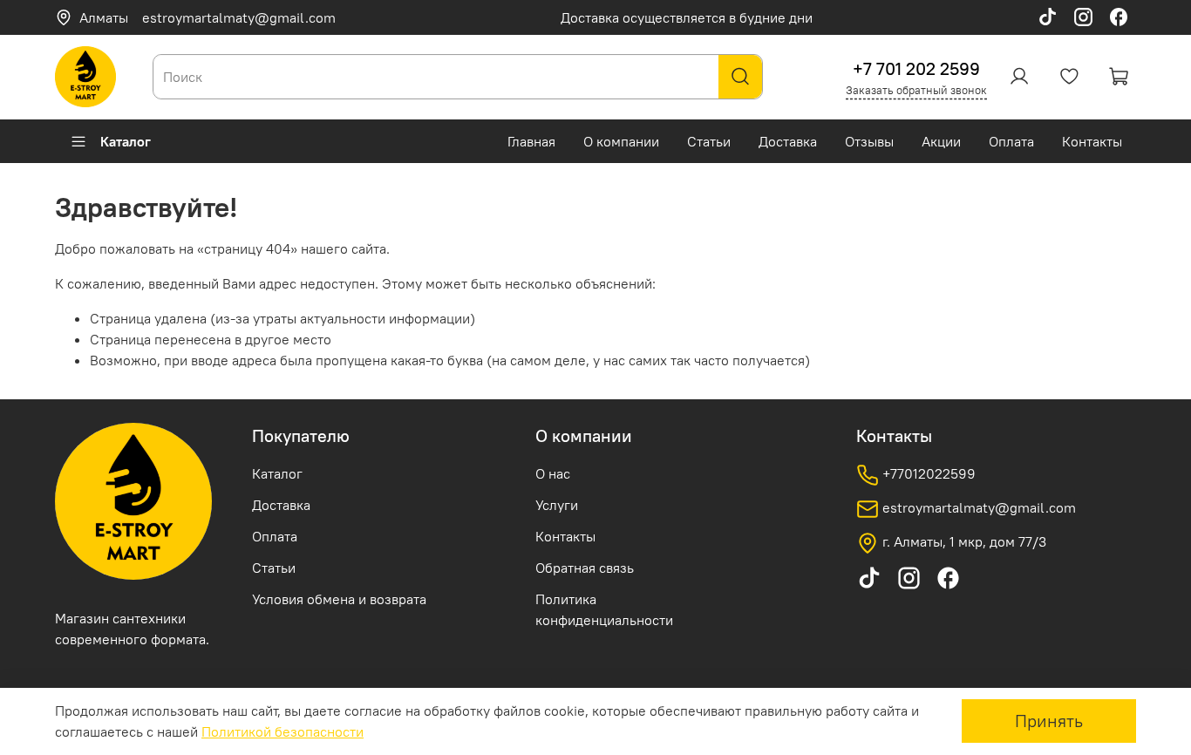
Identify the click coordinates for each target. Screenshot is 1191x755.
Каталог (125, 141)
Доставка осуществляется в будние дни (687, 17)
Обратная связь (584, 567)
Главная (531, 141)
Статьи (709, 141)
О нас (552, 473)
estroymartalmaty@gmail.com (239, 17)
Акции (941, 141)
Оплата (1011, 141)
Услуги (556, 505)
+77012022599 (927, 473)
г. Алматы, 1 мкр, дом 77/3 (962, 541)
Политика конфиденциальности (604, 609)
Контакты (1092, 141)
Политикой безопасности (282, 731)
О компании (621, 141)
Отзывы (869, 141)
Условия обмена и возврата (339, 599)
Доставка (788, 141)
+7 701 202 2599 (916, 68)
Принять (1049, 720)
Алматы (103, 17)
